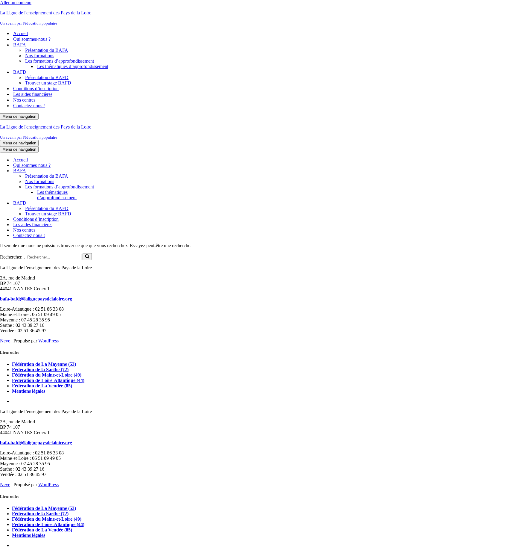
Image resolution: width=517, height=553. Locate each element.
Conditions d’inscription (36, 88)
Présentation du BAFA (46, 50)
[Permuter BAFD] (105, 203)
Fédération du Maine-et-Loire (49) (46, 374)
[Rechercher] (87, 256)
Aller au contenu (15, 2)
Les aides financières (32, 94)
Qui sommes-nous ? (32, 39)
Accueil (20, 33)
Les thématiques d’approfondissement (72, 66)
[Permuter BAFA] (105, 170)
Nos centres (24, 99)
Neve (5, 340)
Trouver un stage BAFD (48, 82)
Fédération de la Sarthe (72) (40, 369)
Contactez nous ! (29, 105)
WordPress (48, 340)
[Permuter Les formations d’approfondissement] (105, 187)
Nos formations (39, 55)
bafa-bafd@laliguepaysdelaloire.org (36, 298)
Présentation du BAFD (47, 77)
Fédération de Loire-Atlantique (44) (48, 380)
